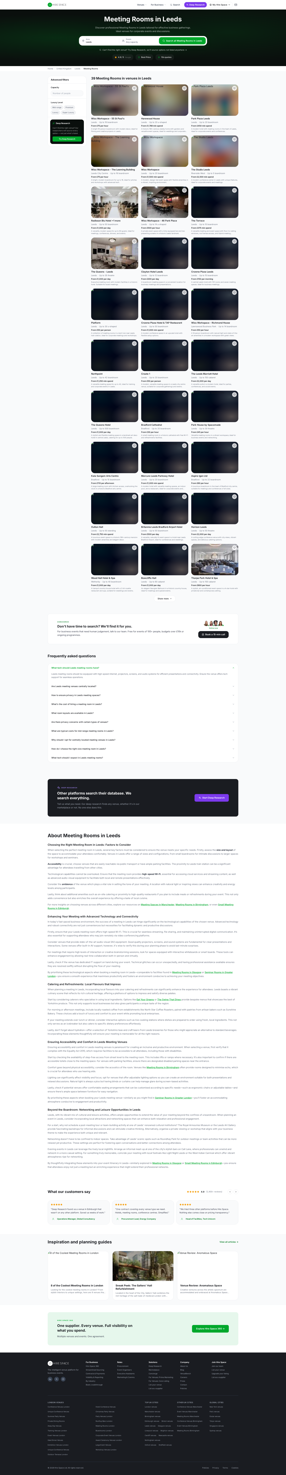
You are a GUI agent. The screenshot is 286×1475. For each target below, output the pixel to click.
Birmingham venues (152, 1416)
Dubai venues (215, 1416)
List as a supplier (156, 1388)
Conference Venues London (59, 1407)
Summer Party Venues (56, 1416)
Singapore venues (217, 1426)
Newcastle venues (166, 1435)
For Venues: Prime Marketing (161, 1377)
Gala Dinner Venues (55, 1440)
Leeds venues (150, 1426)
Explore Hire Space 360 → (210, 1328)
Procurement (122, 1366)
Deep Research (197, 4)
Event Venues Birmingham (187, 1426)
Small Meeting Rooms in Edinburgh (203, 1163)
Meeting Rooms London (105, 1426)
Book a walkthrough (94, 1385)
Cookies (234, 1468)
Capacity (55, 87)
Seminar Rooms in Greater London (173, 1097)
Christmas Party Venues (105, 1412)
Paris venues (215, 1412)
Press (182, 1381)
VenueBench (185, 1373)
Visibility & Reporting (94, 1377)
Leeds (77, 68)
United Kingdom (63, 68)
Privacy (215, 1468)
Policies (183, 1388)
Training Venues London (57, 1431)
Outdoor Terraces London (58, 1454)
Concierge (153, 1373)
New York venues (216, 1407)
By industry (90, 1381)
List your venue (155, 1385)
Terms (225, 1468)
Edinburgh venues (152, 1421)
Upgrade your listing (220, 1373)
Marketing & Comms (126, 1377)
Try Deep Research (67, 139)
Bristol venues (167, 1421)
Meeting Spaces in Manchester (157, 904)
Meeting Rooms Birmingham (188, 1431)
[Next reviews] (236, 1191)
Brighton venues (167, 1431)
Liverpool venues (151, 1431)
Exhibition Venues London (58, 1445)
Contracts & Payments (95, 1373)
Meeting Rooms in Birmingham (192, 904)
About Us (184, 1366)
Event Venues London (56, 1435)
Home (50, 68)
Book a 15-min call (215, 634)
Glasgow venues (164, 1426)
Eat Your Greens (145, 999)
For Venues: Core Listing (159, 1381)
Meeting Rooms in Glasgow (186, 972)
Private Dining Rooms (56, 1421)
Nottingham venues (152, 1440)
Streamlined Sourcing (95, 1370)
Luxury (55, 112)
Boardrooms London (104, 1431)
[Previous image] (95, 100)
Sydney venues (216, 1431)
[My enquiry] (235, 4)
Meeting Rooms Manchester (188, 1416)
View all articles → (229, 1242)
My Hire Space (220, 4)
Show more (163, 598)
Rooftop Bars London (104, 1421)
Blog (182, 1370)
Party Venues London (104, 1416)
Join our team (217, 1366)
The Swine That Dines (169, 999)
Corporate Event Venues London (108, 1435)
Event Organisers (124, 1370)
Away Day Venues (55, 1426)
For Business (157, 4)
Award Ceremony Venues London (109, 1440)
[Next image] (135, 100)
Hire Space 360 (92, 1366)
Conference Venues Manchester (189, 1407)
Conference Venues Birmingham (189, 1421)
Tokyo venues (215, 1421)
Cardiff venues (150, 1435)
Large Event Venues (103, 1445)
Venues (140, 4)
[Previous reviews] (230, 1191)
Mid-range (56, 107)
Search (176, 4)
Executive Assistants (126, 1373)
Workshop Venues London (106, 1450)
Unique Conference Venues (58, 1412)
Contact (183, 1385)
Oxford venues (150, 1445)
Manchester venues (152, 1412)
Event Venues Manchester (187, 1412)
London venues (151, 1407)
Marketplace (154, 1370)
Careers (183, 1377)
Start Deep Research (213, 797)
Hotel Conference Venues (106, 1407)
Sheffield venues (165, 1445)
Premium (69, 107)
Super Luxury (68, 112)
